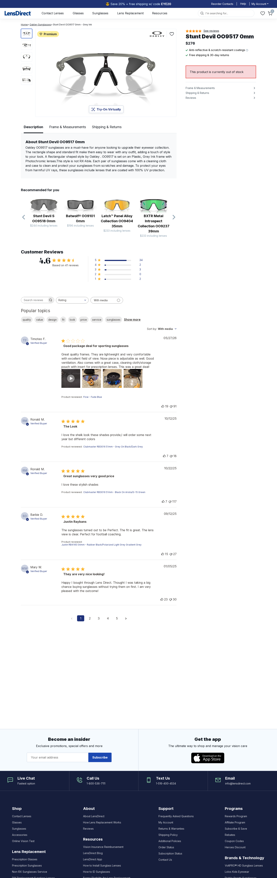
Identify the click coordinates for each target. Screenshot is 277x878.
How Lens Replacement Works (102, 822)
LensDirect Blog (93, 853)
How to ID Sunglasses (96, 871)
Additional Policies (169, 841)
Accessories (19, 834)
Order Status (166, 847)
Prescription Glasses (24, 859)
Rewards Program (236, 816)
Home (24, 24)
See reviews (211, 30)
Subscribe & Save (236, 828)
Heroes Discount (235, 847)
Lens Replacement (130, 13)
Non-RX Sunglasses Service (29, 871)
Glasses (78, 13)
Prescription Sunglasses (27, 865)
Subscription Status (170, 853)
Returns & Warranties (171, 828)
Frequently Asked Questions (176, 816)
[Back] (24, 217)
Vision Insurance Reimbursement (103, 846)
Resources (159, 13)
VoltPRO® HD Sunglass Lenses (244, 865)
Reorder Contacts (222, 3)
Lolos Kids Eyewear (237, 871)
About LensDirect (93, 816)
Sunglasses (100, 13)
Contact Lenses (53, 13)
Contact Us (165, 859)
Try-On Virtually (109, 109)
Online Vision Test (23, 841)
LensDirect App (92, 859)
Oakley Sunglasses (40, 24)
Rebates (230, 834)
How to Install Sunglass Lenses (102, 865)
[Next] (174, 217)
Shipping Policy (168, 834)
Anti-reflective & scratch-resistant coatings (217, 50)
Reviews (88, 828)
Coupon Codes (234, 841)
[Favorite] (172, 34)
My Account (165, 822)
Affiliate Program (235, 822)
